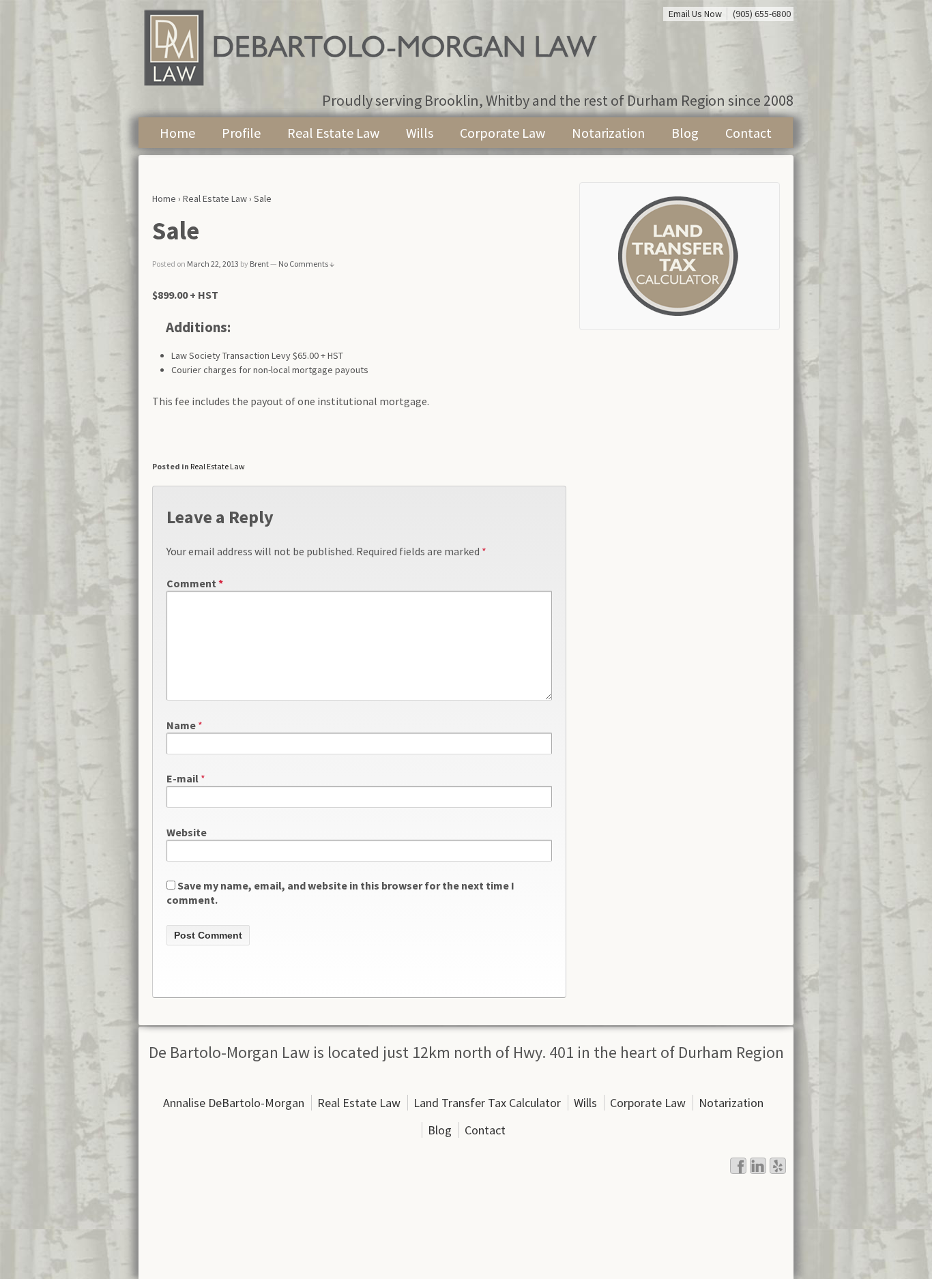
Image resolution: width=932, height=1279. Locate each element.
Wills (419, 132)
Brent (259, 264)
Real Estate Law (333, 132)
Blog (685, 132)
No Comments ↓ (306, 264)
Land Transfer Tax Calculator (487, 1103)
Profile (241, 132)
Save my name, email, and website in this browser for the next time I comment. (340, 893)
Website (186, 832)
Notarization (608, 132)
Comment (194, 583)
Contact (748, 132)
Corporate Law (502, 132)
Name (181, 725)
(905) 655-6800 (762, 14)
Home (177, 132)
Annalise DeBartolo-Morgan (233, 1103)
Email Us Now (695, 14)
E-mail (182, 778)
